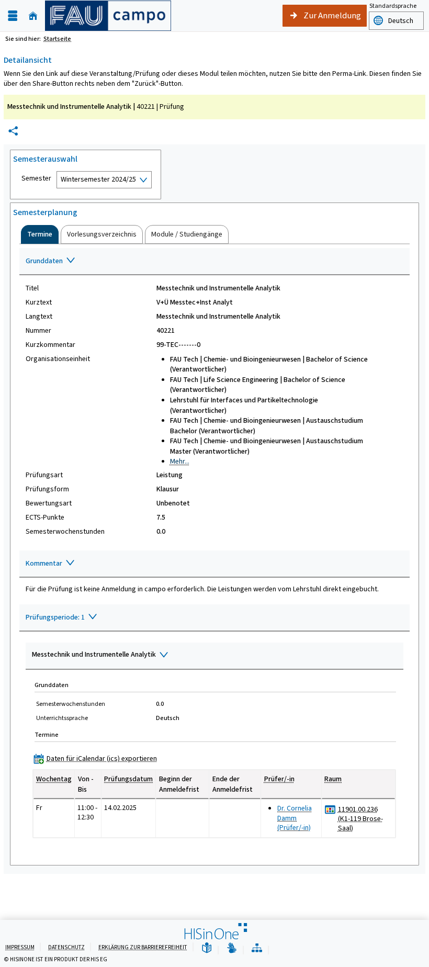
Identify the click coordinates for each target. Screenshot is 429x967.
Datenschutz (66, 947)
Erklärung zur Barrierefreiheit (142, 947)
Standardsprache (392, 6)
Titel (32, 288)
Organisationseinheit (58, 359)
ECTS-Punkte (45, 517)
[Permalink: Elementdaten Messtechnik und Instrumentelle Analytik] (13, 131)
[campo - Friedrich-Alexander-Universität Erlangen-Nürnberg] (108, 15)
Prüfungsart (44, 475)
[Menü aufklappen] (12, 16)
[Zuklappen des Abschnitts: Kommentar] (214, 564)
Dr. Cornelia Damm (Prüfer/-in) (294, 817)
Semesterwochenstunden (65, 531)
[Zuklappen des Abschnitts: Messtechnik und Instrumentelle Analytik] (214, 656)
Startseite (57, 39)
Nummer (38, 330)
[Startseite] (33, 16)
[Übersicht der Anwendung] (257, 948)
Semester (36, 178)
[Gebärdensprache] (232, 948)
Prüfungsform (47, 489)
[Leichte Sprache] (206, 948)
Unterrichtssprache (62, 718)
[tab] (40, 234)
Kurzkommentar (50, 345)
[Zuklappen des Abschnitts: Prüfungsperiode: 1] (214, 618)
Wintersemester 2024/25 (98, 179)
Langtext (39, 316)
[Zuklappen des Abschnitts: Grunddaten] (214, 261)
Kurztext (39, 302)
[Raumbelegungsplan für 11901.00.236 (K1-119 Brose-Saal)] (330, 809)
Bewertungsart (49, 503)
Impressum (20, 947)
